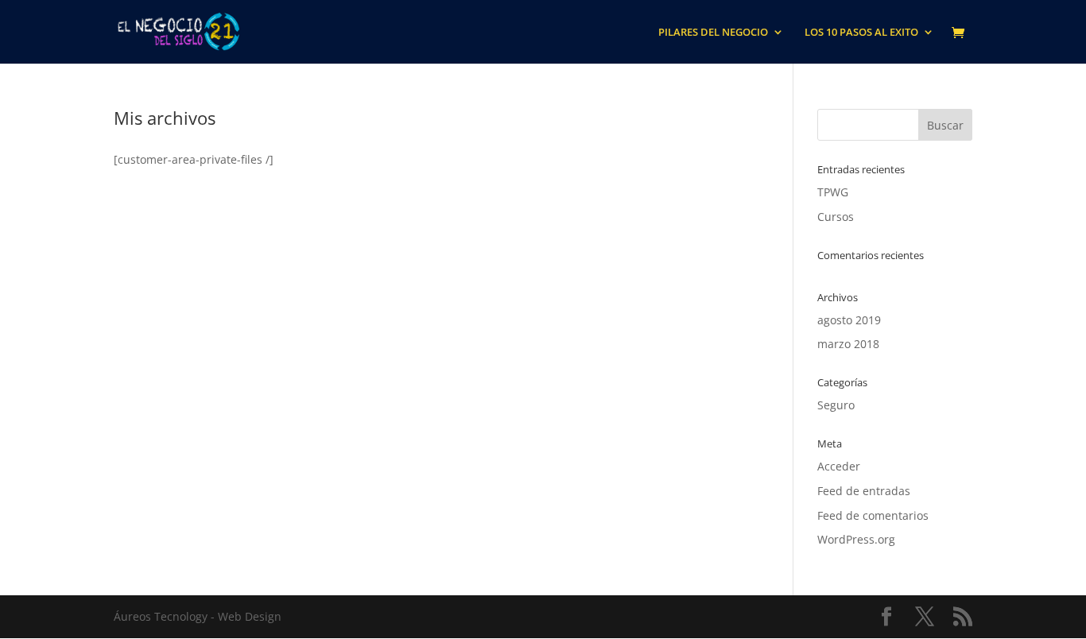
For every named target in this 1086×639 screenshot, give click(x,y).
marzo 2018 (848, 343)
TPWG (832, 191)
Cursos (835, 216)
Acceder (838, 466)
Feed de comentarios (873, 515)
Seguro (836, 404)
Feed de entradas (863, 490)
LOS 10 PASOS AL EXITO (861, 32)
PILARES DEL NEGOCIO (713, 32)
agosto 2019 (849, 319)
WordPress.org (856, 539)
